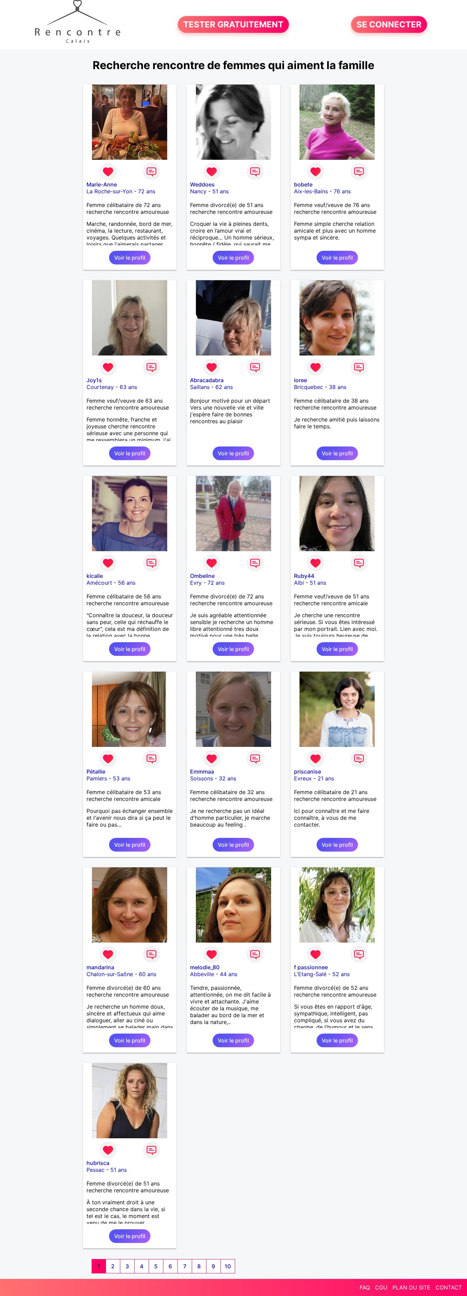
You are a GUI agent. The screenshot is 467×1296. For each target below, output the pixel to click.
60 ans (147, 974)
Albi (299, 582)
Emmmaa (202, 771)
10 (228, 1266)
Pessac (95, 1169)
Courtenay (100, 387)
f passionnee (311, 967)
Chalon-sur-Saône (109, 974)
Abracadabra (207, 380)
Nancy (198, 191)
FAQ (365, 1287)
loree (300, 380)
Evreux (303, 778)
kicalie (94, 575)
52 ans (341, 974)
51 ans (220, 191)
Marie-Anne (101, 184)
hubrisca (97, 1162)
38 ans (337, 387)
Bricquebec (308, 387)
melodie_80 (204, 967)
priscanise (307, 771)
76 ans (342, 191)
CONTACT (449, 1287)
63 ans (128, 387)
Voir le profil (129, 257)
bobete (303, 184)
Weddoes (202, 184)
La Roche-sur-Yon (109, 191)
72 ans (146, 191)
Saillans (200, 387)
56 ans (126, 582)
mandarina (100, 967)
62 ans (224, 387)
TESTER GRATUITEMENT (233, 24)
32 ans (227, 778)
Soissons (201, 778)
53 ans (121, 778)
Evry (196, 582)
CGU (381, 1287)
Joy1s (94, 380)
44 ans (228, 974)
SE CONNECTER (389, 24)
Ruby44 (304, 575)
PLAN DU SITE (411, 1287)
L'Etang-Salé (310, 974)
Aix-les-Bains (311, 191)
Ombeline (202, 575)
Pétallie (95, 771)
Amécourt (99, 582)
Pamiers (96, 778)
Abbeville (202, 974)
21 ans (326, 778)
